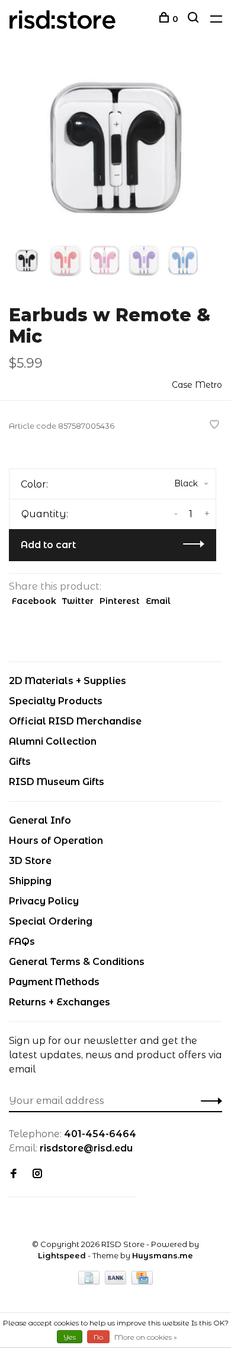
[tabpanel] (115, 149)
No (98, 1337)
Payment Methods (54, 982)
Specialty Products (55, 701)
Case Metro (197, 384)
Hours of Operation (56, 840)
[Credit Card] (142, 1281)
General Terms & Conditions (77, 961)
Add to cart (48, 544)
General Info (40, 820)
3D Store (30, 860)
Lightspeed (62, 1255)
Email (158, 601)
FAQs (22, 941)
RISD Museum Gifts (56, 781)
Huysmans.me (162, 1255)
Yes (69, 1337)
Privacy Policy (44, 901)
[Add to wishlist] (214, 425)
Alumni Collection (53, 741)
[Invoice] (90, 1281)
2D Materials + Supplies (67, 680)
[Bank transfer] (117, 1281)
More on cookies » (145, 1337)
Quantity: (44, 514)
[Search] (194, 19)
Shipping (30, 881)
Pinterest (120, 601)
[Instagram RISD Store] (37, 1174)
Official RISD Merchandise (75, 721)
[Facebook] (13, 1174)
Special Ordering (50, 921)
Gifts (20, 761)
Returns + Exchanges (59, 1002)
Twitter (78, 601)
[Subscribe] (208, 1101)
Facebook (34, 601)
